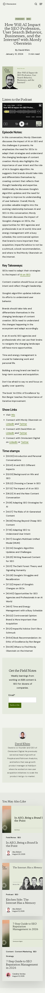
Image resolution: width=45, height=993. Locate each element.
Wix (13, 414)
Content (10, 951)
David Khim (24, 50)
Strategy (10, 956)
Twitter (23, 423)
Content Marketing (23, 951)
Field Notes (11, 837)
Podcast (20, 19)
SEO (28, 19)
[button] (41, 4)
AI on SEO (25, 274)
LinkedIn (10, 423)
